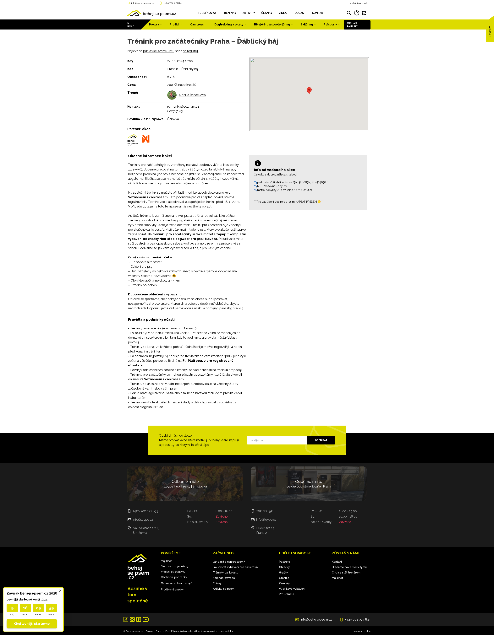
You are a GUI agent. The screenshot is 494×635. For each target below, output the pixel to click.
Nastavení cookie (361, 631)
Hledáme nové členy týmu (349, 567)
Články (217, 583)
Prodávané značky (172, 589)
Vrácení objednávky (173, 571)
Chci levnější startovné (32, 624)
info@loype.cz (143, 519)
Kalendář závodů (224, 577)
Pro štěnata (286, 594)
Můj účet (166, 560)
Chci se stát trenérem (346, 572)
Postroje (284, 561)
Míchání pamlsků (358, 3)
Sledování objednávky (174, 566)
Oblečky (284, 567)
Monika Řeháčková (192, 95)
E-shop (130, 24)
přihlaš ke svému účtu (158, 51)
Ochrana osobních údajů (176, 583)
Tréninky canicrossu (225, 572)
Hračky (283, 572)
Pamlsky (284, 583)
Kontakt (337, 561)
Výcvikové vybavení (292, 588)
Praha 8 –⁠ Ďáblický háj (182, 69)
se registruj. (191, 51)
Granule (284, 577)
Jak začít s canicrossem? (229, 561)
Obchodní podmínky (174, 577)
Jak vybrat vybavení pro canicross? (235, 567)
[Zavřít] (60, 591)
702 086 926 (265, 511)
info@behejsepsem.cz (143, 3)
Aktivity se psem (223, 588)
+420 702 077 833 (173, 3)
